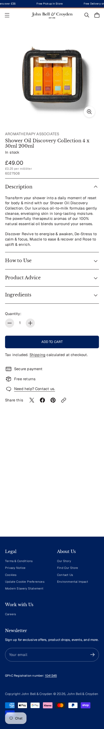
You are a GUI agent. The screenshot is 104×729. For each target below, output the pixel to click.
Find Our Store (67, 568)
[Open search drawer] (87, 15)
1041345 (51, 675)
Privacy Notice (15, 568)
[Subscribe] (92, 654)
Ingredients (18, 295)
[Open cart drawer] (97, 15)
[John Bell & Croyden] (52, 15)
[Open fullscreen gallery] (89, 111)
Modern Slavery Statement (24, 588)
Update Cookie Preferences (24, 581)
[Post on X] (31, 400)
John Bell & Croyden (82, 694)
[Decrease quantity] (9, 323)
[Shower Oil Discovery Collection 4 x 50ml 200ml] (52, 74)
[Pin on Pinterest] (53, 400)
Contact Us (65, 575)
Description (18, 187)
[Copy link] (63, 400)
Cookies (10, 575)
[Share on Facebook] (42, 400)
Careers (10, 614)
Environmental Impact (72, 581)
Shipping (38, 354)
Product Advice (23, 278)
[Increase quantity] (30, 323)
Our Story (64, 561)
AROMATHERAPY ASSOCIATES (32, 133)
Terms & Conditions (19, 561)
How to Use (18, 260)
